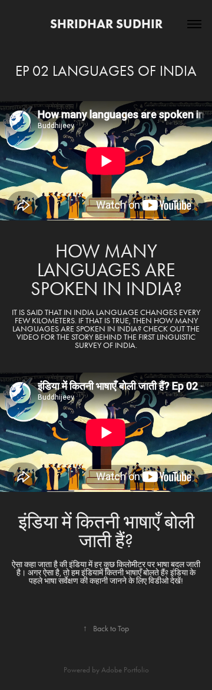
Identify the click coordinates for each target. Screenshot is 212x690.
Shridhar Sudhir (106, 24)
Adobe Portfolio (125, 669)
